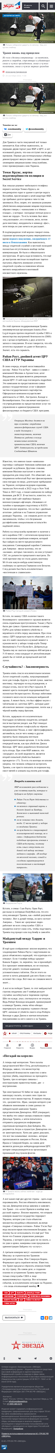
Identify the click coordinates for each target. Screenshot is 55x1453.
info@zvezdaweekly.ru (18, 1401)
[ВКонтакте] (42, 1318)
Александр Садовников (16, 72)
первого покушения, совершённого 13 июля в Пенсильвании (26, 240)
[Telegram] (50, 1318)
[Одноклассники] (46, 1318)
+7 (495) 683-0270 (14, 1404)
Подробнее (18, 1429)
